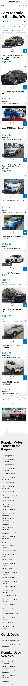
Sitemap (14, 684)
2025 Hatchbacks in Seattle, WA (9, 573)
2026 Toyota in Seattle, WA (8, 487)
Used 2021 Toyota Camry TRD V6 (12, 274)
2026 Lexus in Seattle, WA (8, 578)
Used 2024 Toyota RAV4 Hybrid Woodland (12, 310)
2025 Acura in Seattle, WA (8, 555)
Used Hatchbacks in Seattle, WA (9, 671)
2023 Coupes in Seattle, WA (8, 618)
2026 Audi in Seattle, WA (8, 627)
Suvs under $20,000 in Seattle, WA (10, 641)
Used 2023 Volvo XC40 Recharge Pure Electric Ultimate (11, 166)
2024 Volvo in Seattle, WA (8, 569)
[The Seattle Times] (14, 2)
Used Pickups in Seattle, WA (8, 676)
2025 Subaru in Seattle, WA (8, 505)
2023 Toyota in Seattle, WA (8, 514)
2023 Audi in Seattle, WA (8, 523)
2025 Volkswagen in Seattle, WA (10, 496)
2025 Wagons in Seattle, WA (9, 596)
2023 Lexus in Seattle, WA (8, 501)
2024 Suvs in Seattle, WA (8, 460)
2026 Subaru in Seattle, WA (8, 623)
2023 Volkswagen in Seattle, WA (10, 532)
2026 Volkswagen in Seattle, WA (10, 614)
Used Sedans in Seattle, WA (8, 667)
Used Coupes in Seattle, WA (8, 680)
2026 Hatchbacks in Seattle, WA (9, 600)
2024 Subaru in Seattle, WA (8, 528)
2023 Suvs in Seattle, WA (8, 465)
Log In (20, 5)
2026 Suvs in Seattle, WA (8, 483)
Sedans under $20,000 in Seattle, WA (11, 645)
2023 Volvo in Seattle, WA (8, 560)
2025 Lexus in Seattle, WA (8, 519)
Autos (2, 5)
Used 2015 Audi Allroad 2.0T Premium (13, 347)
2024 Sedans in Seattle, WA (8, 478)
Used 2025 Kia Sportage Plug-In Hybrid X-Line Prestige (12, 57)
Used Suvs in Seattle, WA (8, 662)
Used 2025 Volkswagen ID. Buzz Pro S (13, 238)
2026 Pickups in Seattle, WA (8, 609)
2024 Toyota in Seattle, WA (8, 469)
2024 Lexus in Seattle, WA (8, 492)
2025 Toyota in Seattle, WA (8, 474)
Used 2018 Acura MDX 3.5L (13, 200)
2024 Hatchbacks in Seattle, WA (9, 582)
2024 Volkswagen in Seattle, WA (10, 550)
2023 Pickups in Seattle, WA (8, 591)
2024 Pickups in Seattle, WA (8, 546)
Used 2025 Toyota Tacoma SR (13, 92)
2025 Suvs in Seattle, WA (8, 456)
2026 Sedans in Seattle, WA (8, 564)
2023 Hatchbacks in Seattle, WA (9, 541)
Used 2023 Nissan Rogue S (13, 128)
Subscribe (25, 5)
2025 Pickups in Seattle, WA (8, 587)
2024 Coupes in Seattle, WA (8, 605)
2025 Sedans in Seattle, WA (8, 510)
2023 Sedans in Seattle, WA (8, 537)
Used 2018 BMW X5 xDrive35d (10, 383)
